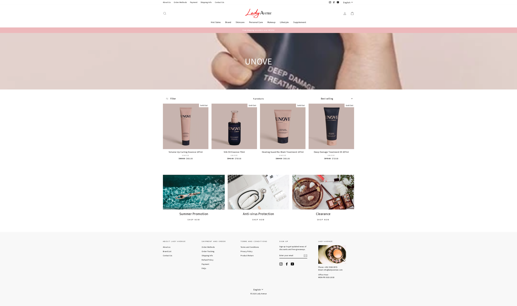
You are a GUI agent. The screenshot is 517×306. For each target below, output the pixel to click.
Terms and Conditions (250, 247)
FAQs (204, 268)
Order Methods (180, 2)
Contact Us (219, 2)
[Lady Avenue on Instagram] (281, 264)
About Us (167, 2)
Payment (194, 2)
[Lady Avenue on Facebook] (286, 264)
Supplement (299, 22)
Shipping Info (206, 2)
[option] (258, 30)
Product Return (247, 255)
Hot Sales (216, 22)
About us (166, 247)
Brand (228, 22)
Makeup (271, 22)
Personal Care (256, 22)
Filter (173, 98)
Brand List (167, 251)
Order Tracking (208, 251)
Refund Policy (207, 259)
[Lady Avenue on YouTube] (292, 264)
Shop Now (194, 219)
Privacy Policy (246, 251)
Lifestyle (284, 22)
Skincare (240, 22)
